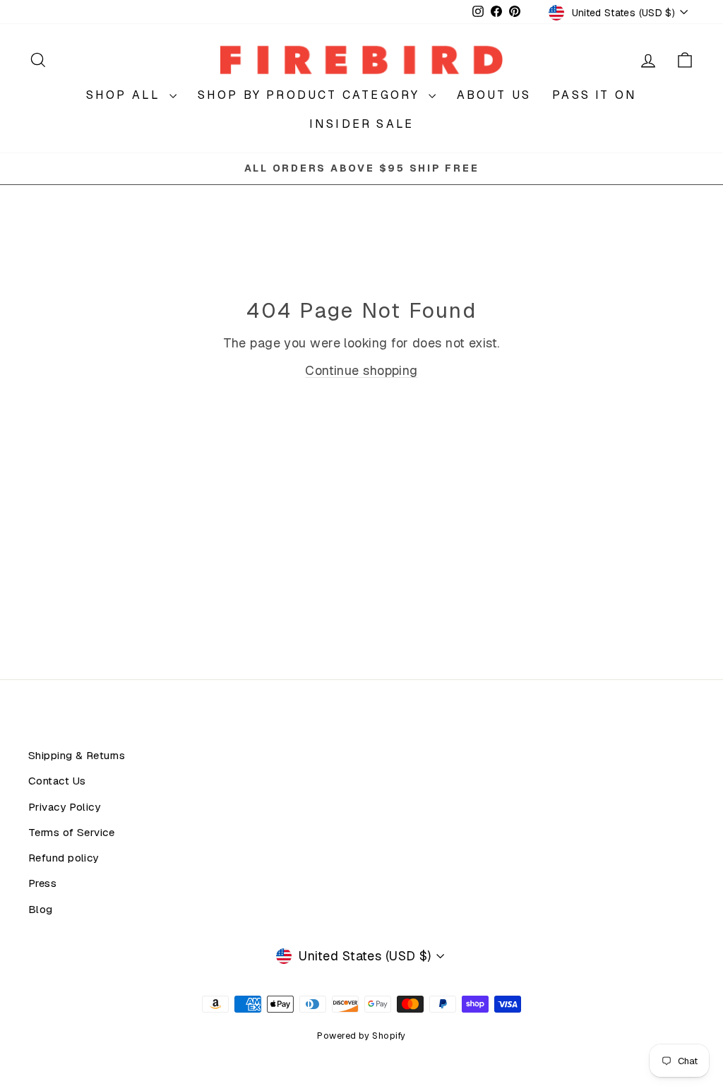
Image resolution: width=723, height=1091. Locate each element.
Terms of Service (71, 832)
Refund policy (63, 858)
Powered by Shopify (361, 1036)
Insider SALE (361, 124)
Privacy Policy (64, 807)
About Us (494, 95)
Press (42, 883)
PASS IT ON (594, 95)
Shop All (126, 95)
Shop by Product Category (311, 95)
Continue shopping (361, 370)
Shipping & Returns (76, 756)
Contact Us (57, 781)
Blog (40, 909)
